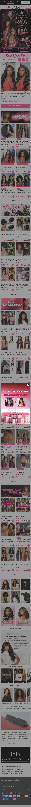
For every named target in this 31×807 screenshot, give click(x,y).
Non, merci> (15, 418)
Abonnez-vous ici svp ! (15, 414)
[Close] (28, 385)
